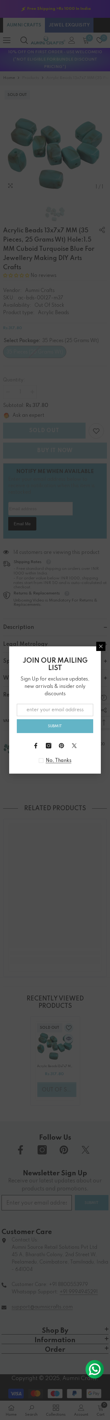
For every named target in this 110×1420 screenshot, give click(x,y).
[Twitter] (74, 745)
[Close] (100, 646)
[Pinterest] (61, 745)
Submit (55, 726)
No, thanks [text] (59, 760)
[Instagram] (48, 745)
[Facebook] (35, 745)
